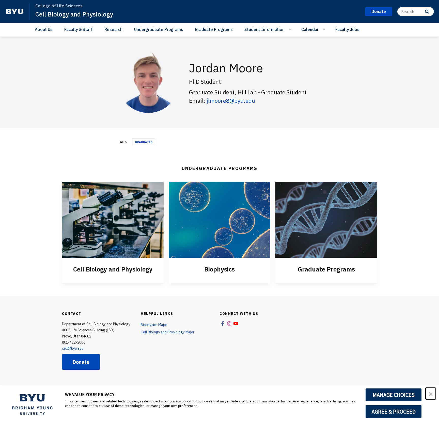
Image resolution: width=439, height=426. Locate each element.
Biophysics (219, 269)
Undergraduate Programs (158, 29)
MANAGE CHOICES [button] (394, 394)
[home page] (15, 11)
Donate (80, 362)
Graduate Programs (214, 29)
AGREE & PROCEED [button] (394, 411)
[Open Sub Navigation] (291, 29)
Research (113, 29)
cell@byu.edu (72, 348)
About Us (44, 29)
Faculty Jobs (347, 29)
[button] (431, 393)
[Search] (426, 11)
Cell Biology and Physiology (74, 14)
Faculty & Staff (78, 29)
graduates (143, 142)
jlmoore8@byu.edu (231, 100)
